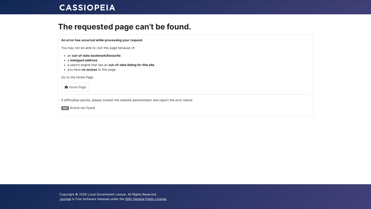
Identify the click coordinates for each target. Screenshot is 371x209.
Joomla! (65, 199)
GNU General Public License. (146, 199)
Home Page (77, 87)
